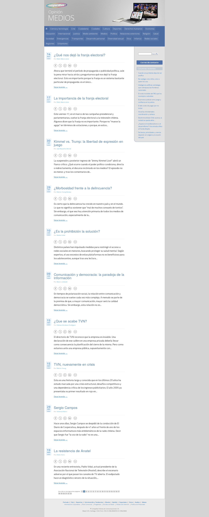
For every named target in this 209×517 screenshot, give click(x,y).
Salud (155, 33)
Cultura (106, 28)
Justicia (76, 33)
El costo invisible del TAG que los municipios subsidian (150, 94)
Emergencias (63, 38)
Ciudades (96, 28)
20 (64, 493)
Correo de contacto (149, 62)
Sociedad (50, 38)
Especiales (123, 502)
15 (114, 491)
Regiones (50, 43)
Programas (97, 504)
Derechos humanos (133, 28)
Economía (150, 28)
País (72, 502)
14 (112, 491)
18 (59, 493)
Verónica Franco (62, 411)
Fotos (131, 502)
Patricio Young (61, 368)
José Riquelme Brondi (64, 149)
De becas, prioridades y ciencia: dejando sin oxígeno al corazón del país (149, 135)
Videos (144, 502)
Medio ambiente (90, 33)
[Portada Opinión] (46, 29)
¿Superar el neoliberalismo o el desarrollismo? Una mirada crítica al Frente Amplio (150, 126)
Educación (50, 33)
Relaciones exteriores (130, 33)
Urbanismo (62, 43)
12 (107, 491)
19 (61, 493)
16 (116, 491)
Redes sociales (151, 38)
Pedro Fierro (61, 455)
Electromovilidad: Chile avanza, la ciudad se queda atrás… (150, 118)
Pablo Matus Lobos (63, 59)
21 (66, 493)
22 (68, 493)
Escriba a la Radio (108, 504)
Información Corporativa (72, 504)
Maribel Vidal (61, 235)
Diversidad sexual (116, 38)
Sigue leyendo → (60, 87)
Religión (146, 33)
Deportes (117, 28)
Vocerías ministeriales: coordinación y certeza (146, 112)
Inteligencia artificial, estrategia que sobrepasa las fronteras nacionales (149, 87)
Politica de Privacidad (138, 504)
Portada (66, 502)
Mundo (107, 502)
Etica (129, 38)
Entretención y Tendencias (94, 502)
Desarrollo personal (95, 38)
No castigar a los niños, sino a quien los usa (149, 80)
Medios (104, 33)
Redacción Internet (122, 504)
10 (102, 491)
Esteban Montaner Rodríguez (66, 325)
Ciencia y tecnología (59, 28)
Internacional (64, 33)
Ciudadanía (83, 28)
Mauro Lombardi (62, 282)
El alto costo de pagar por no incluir (148, 106)
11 (105, 491)
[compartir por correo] (75, 65)
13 (109, 491)
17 (118, 491)
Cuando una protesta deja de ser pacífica (150, 74)
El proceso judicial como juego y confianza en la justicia (149, 100)
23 (71, 493)
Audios (137, 502)
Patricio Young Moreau (64, 192)
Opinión (114, 502)
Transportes (77, 38)
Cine (73, 28)
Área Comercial (87, 504)
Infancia (137, 38)
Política (114, 33)
